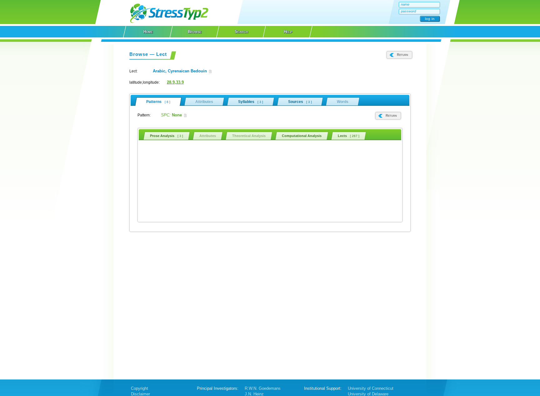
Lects (348, 136)
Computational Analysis (302, 136)
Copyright (139, 388)
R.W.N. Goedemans (263, 388)
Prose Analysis (166, 136)
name (405, 4)
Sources (300, 102)
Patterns (158, 102)
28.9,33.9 (175, 82)
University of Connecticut (370, 388)
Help (288, 31)
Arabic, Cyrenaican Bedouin (180, 71)
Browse (195, 31)
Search (241, 31)
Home (148, 31)
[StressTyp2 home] (169, 22)
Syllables (250, 102)
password (408, 11)
